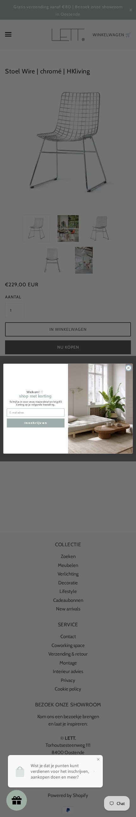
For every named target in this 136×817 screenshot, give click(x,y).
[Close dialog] (128, 368)
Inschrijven (35, 423)
